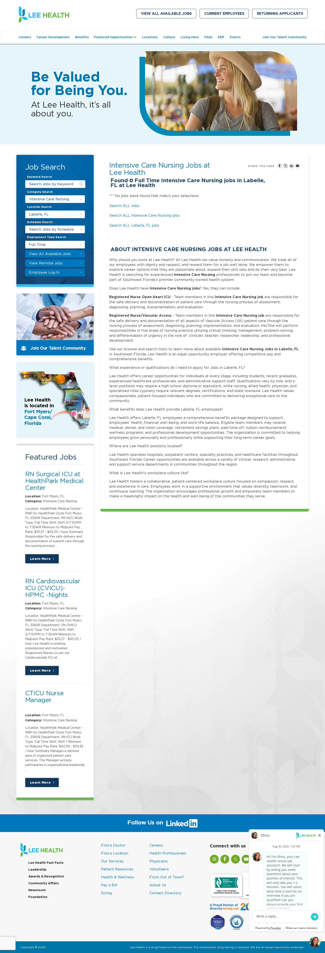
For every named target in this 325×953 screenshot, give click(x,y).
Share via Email (297, 166)
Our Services (112, 861)
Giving (106, 893)
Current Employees (226, 14)
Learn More (44, 560)
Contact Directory (165, 893)
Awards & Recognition (46, 876)
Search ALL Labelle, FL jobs (134, 225)
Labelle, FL (39, 214)
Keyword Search (39, 177)
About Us (157, 885)
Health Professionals (167, 853)
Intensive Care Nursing (49, 199)
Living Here (190, 37)
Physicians (158, 861)
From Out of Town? (166, 877)
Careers (25, 37)
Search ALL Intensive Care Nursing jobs (144, 215)
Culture (169, 37)
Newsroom (37, 890)
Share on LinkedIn (291, 166)
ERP (221, 37)
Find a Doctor (113, 845)
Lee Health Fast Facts (45, 863)
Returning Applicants (282, 14)
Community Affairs (43, 883)
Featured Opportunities (116, 39)
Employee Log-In (44, 272)
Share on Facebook (279, 166)
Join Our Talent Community (284, 37)
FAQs (208, 37)
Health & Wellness (117, 877)
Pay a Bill (109, 885)
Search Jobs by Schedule (51, 229)
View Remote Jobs (46, 263)
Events (235, 37)
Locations (150, 37)
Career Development (53, 37)
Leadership (37, 870)
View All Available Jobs (166, 13)
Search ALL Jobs (124, 206)
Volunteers (159, 869)
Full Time (37, 244)
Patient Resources (117, 869)
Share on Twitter (285, 166)
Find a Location (114, 853)
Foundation (37, 897)
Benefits (82, 37)
